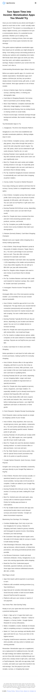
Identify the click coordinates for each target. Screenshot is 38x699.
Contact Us (33, 691)
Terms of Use (19, 691)
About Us (26, 691)
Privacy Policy (11, 691)
